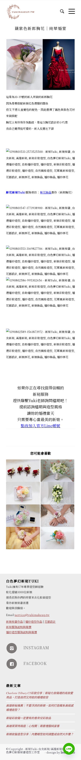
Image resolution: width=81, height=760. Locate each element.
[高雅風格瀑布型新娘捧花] (57, 493)
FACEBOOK (35, 663)
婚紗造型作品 (33, 622)
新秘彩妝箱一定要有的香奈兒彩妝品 (28, 718)
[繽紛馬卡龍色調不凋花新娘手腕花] (23, 515)
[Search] (60, 8)
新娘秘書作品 (14, 622)
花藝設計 (50, 622)
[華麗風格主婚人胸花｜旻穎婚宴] (23, 470)
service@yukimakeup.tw (32, 615)
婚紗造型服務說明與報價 (21, 632)
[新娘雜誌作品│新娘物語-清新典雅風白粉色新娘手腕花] (57, 515)
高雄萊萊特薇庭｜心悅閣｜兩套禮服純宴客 (32, 726)
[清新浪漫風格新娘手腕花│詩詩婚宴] (23, 538)
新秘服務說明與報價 (18, 627)
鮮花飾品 (45, 192)
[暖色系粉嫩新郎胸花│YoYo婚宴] (23, 493)
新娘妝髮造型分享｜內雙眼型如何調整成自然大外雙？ (39, 734)
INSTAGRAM (36, 647)
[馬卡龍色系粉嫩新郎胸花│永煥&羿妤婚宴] (57, 538)
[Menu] (69, 8)
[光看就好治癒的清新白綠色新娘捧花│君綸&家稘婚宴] (57, 470)
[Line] (69, 749)
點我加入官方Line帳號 (40, 425)
